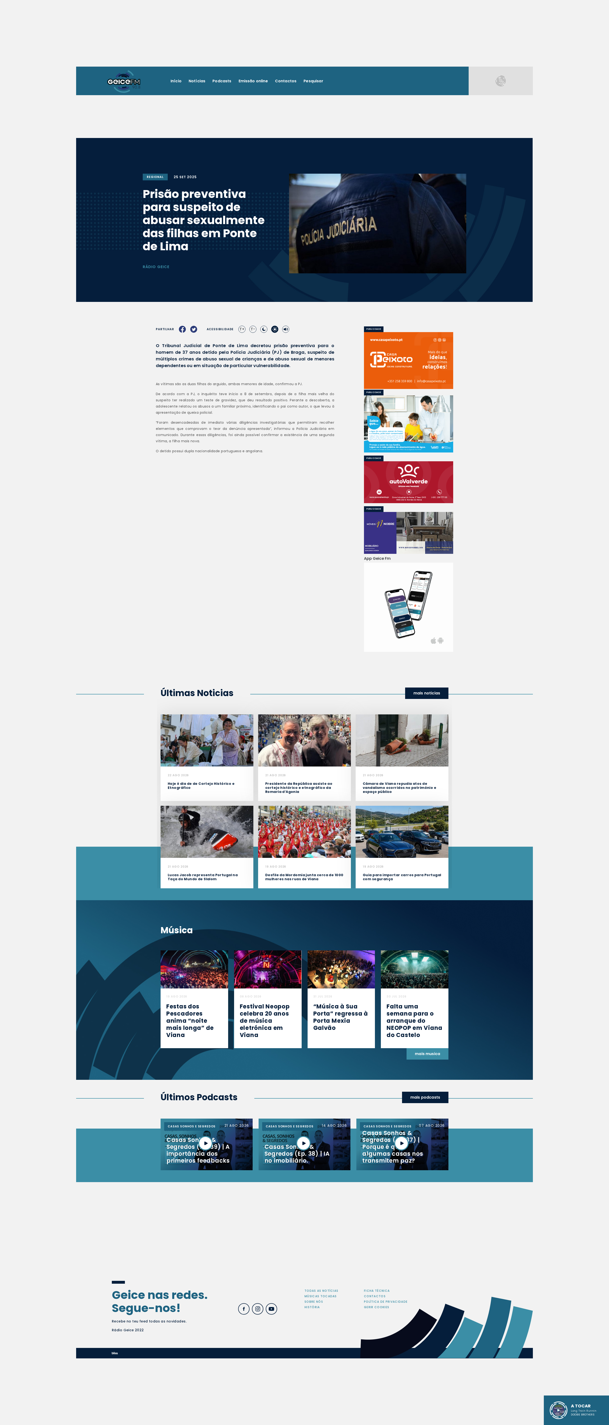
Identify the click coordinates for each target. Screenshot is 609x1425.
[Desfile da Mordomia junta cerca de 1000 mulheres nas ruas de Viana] (304, 831)
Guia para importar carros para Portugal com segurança (402, 877)
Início (176, 81)
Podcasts (221, 81)
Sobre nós (313, 1302)
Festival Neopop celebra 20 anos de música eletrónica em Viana (265, 1020)
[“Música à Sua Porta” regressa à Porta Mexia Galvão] (341, 969)
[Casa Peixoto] (408, 360)
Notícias (197, 81)
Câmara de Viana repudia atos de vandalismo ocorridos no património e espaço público (399, 787)
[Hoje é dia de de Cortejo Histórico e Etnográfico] (207, 740)
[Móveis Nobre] (408, 533)
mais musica (427, 1053)
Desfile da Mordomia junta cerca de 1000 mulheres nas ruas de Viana (304, 877)
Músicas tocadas (320, 1296)
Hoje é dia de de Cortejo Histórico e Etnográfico (201, 785)
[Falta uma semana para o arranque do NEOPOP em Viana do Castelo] (414, 969)
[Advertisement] (304, 33)
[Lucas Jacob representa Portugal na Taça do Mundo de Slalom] (207, 831)
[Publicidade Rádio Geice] (501, 81)
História (312, 1307)
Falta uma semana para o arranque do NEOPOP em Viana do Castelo (414, 1020)
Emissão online (253, 81)
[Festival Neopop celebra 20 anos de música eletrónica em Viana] (268, 969)
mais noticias (426, 693)
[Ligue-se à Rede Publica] (408, 423)
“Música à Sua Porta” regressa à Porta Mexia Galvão (340, 1017)
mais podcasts (425, 1097)
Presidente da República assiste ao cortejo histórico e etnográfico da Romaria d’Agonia (298, 787)
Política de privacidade (386, 1302)
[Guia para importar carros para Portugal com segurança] (402, 831)
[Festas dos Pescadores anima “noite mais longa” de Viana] (194, 969)
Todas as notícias (321, 1291)
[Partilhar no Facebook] (182, 329)
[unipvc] (408, 482)
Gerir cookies (376, 1307)
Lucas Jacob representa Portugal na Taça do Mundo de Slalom (203, 877)
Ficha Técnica (377, 1291)
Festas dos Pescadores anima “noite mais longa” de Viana (190, 1020)
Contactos (285, 81)
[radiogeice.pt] (123, 81)
